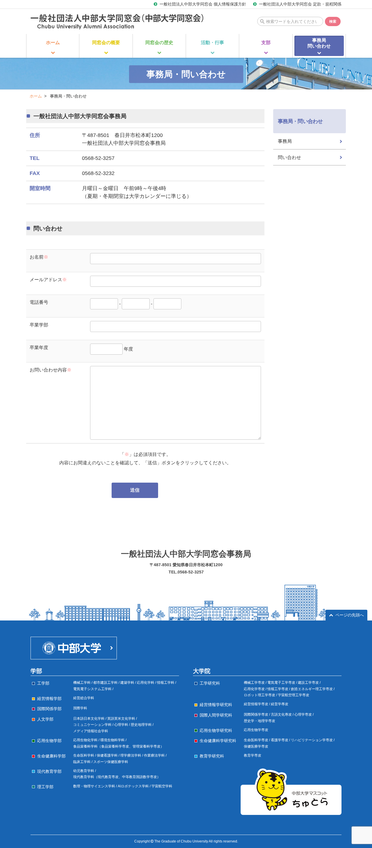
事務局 (285, 141)
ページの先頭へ (349, 615)
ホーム (36, 96)
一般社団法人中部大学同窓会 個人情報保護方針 (203, 4)
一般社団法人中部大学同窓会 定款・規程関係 (300, 4)
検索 (332, 21)
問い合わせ (289, 157)
